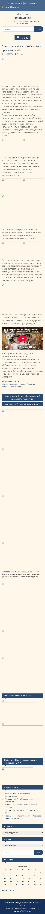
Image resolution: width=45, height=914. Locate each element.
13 (23, 879)
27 (23, 885)
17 (5, 882)
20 (23, 882)
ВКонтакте (14, 7)
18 (11, 882)
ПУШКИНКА (23, 18)
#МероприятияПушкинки (12, 386)
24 (5, 885)
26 (17, 885)
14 (29, 879)
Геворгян (20, 54)
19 (17, 882)
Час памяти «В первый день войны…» (22, 404)
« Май (4, 890)
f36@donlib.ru (32, 3)
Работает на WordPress (16, 908)
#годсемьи (31, 384)
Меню (25, 37)
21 (29, 882)
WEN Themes (25, 911)
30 (40, 885)
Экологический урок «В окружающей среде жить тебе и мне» (22, 397)
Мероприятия (10, 381)
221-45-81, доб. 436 (17, 3)
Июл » (11, 890)
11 (11, 879)
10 (5, 879)
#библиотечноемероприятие (14, 384)
